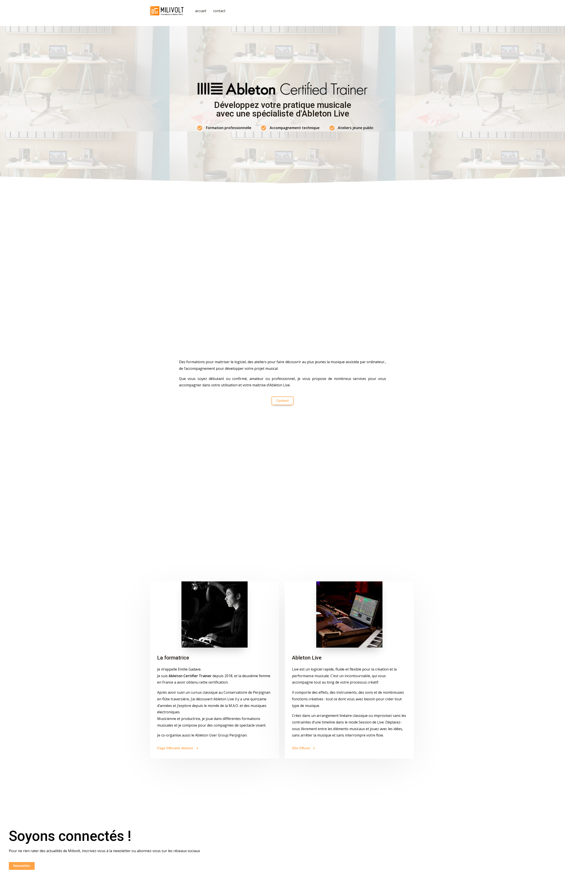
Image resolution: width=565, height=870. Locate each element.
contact (219, 10)
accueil (200, 10)
